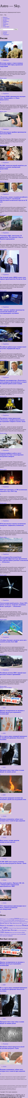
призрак (10, 935)
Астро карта (6, 26)
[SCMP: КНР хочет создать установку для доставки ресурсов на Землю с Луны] (5, 856)
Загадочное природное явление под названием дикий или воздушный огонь (13, 798)
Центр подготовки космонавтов (16, 932)
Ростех (18, 930)
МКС (9, 923)
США (2, 932)
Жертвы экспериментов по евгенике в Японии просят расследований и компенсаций (12, 712)
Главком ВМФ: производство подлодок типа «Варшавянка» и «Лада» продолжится (12, 98)
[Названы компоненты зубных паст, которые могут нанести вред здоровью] (5, 813)
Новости (5, 17)
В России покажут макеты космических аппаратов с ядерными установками (13, 524)
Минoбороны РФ (17, 923)
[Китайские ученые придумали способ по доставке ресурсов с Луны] (11, 1041)
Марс (11, 923)
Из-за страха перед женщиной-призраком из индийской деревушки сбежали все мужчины (13, 737)
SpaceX (21, 919)
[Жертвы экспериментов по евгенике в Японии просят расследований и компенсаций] (11, 705)
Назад (1, 687)
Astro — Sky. (10, 6)
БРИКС (13, 920)
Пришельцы (19, 928)
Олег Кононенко (17, 925)
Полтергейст (10, 928)
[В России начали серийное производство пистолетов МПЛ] (11, 126)
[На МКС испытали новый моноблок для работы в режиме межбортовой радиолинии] (11, 160)
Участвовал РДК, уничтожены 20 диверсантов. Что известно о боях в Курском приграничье (11, 237)
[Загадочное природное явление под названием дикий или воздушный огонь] (11, 792)
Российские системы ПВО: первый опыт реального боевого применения (13, 673)
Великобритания (18, 920)
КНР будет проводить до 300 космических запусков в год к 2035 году (13, 490)
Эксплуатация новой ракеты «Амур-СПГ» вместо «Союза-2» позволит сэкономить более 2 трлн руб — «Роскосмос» (14, 604)
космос (24, 934)
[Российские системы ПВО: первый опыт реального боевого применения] (11, 667)
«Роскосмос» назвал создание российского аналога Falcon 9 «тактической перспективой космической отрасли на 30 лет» (13, 199)
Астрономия (6, 18)
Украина (7, 932)
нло (1, 935)
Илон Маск (17, 921)
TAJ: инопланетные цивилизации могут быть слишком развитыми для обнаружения (13, 907)
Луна (5, 923)
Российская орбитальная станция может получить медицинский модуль (13, 347)
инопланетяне (7, 934)
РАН (1, 930)
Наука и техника (6, 925)
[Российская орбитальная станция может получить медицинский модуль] (11, 341)
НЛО (4, 25)
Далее (10, 687)
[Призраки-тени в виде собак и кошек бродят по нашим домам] (10, 764)
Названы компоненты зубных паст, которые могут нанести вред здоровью (12, 819)
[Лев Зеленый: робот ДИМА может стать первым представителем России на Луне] (9, 272)
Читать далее (3, 78)
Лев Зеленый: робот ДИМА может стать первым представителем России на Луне (13, 278)
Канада (26, 921)
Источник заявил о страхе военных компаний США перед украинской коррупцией (11, 64)
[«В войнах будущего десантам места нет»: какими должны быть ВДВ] (11, 634)
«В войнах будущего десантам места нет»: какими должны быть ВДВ (13, 641)
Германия (5, 921)
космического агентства (16, 934)
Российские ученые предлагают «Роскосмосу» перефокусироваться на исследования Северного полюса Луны (12, 419)
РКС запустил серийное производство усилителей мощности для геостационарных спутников (12, 311)
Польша (14, 928)
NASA (4, 22)
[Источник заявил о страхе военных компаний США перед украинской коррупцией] (11, 57)
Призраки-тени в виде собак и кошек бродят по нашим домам (12, 771)
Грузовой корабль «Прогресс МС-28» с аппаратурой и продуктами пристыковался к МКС (12, 884)
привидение (5, 935)
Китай (2, 923)
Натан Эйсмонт (24, 923)
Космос (5, 20)
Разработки (6, 21)
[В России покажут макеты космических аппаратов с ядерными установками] (11, 518)
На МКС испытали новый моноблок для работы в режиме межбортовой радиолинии (13, 167)
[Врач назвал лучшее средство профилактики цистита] (5, 835)
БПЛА (10, 920)
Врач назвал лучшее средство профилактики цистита (9, 841)
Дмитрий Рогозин (11, 921)
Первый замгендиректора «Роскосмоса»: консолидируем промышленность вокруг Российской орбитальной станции (13, 382)
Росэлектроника (23, 930)
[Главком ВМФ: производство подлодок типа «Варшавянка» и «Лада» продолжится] (11, 91)
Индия (20, 921)
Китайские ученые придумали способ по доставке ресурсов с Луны (12, 1047)
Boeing (12, 919)
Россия (14, 930)
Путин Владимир (24, 928)
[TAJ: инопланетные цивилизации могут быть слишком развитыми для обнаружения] (5, 900)
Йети (23, 921)
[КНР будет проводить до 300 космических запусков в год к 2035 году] (11, 484)
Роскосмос (5, 24)
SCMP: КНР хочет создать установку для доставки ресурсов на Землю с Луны (13, 862)
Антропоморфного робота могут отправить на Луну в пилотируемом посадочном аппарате (11, 454)
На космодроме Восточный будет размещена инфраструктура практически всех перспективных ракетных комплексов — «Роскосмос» (14, 559)
